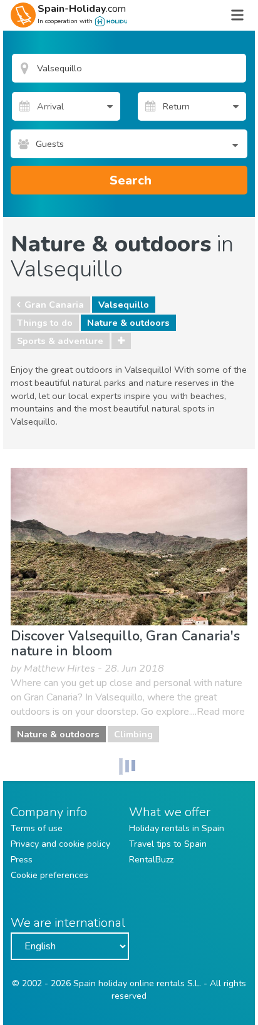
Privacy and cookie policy (60, 844)
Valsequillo (123, 304)
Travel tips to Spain (168, 844)
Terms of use (37, 828)
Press (22, 860)
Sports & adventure (60, 341)
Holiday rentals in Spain (176, 828)
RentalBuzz (151, 860)
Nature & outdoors (128, 322)
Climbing (133, 734)
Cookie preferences (49, 875)
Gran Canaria (54, 304)
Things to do (45, 322)
